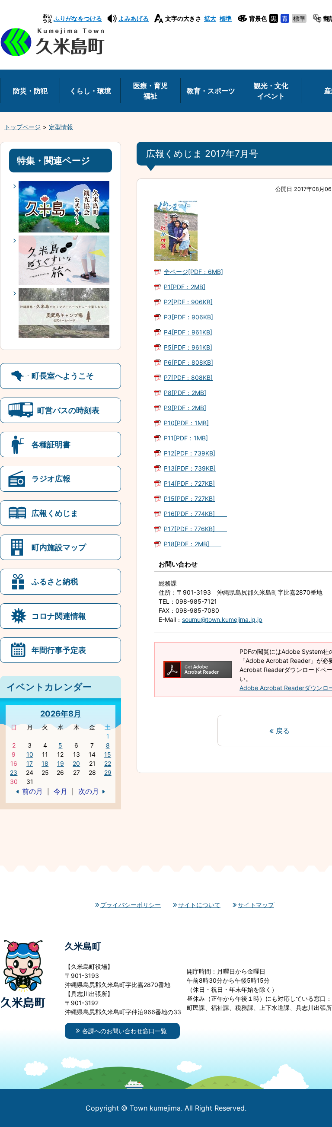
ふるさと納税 (55, 581)
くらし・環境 (90, 90)
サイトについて (199, 904)
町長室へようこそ (63, 375)
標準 (226, 18)
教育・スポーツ (211, 90)
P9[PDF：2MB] (185, 407)
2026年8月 (60, 713)
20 (76, 763)
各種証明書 (51, 444)
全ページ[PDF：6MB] (193, 271)
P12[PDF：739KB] (189, 453)
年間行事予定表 (59, 650)
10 (29, 754)
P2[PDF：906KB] (188, 302)
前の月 (32, 791)
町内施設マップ (59, 547)
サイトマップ (256, 904)
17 (29, 763)
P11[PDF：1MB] (186, 438)
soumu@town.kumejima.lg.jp (222, 619)
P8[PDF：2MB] (185, 392)
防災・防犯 (30, 90)
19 (60, 763)
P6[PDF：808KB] (188, 362)
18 (45, 763)
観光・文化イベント (271, 90)
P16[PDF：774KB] (195, 513)
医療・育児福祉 (150, 90)
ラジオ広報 (51, 478)
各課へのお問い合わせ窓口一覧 (124, 1031)
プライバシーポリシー (130, 904)
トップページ (22, 127)
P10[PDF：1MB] (186, 423)
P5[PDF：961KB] (188, 347)
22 (107, 763)
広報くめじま (55, 513)
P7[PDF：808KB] (188, 377)
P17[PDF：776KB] (195, 528)
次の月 (88, 791)
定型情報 (61, 127)
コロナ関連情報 (59, 616)
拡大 (210, 18)
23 (13, 772)
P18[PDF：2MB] (192, 544)
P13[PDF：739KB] (190, 468)
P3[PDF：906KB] (188, 317)
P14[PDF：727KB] (189, 483)
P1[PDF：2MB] (184, 286)
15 (107, 754)
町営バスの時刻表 (68, 410)
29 (108, 772)
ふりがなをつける (78, 18)
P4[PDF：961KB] (188, 332)
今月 (60, 791)
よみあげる (133, 18)
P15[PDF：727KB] (189, 498)
